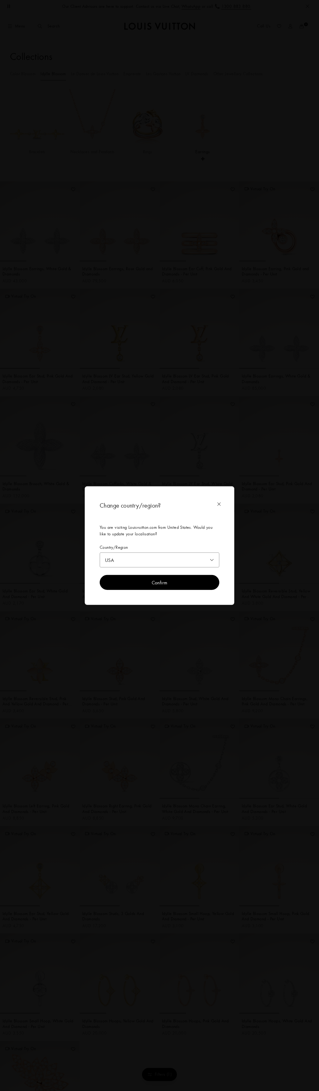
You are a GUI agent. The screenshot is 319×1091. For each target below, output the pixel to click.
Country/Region (114, 547)
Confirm (160, 582)
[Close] (219, 504)
